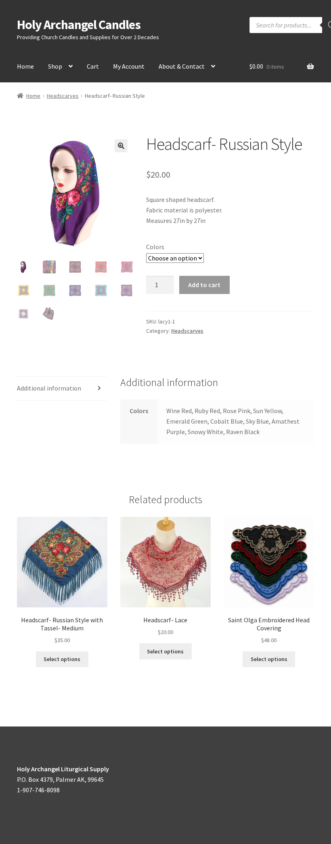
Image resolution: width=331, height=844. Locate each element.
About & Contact (182, 66)
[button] (121, 145)
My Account (129, 66)
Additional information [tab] (49, 388)
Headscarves (63, 95)
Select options (62, 659)
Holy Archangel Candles (78, 25)
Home (25, 66)
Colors (155, 247)
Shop (55, 66)
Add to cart (204, 285)
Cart (93, 66)
